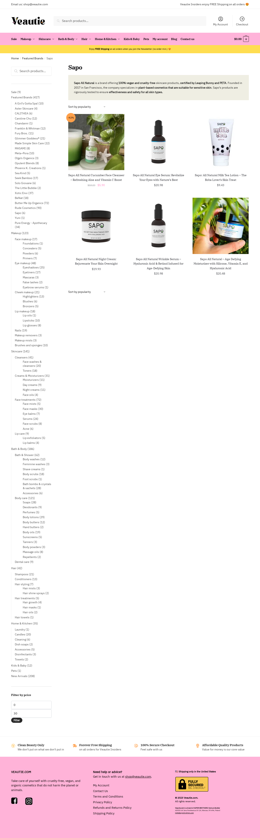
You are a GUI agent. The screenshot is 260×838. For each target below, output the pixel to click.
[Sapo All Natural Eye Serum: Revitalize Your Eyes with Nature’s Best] (158, 142)
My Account (220, 24)
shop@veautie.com (35, 4)
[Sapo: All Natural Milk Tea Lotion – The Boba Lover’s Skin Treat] (221, 142)
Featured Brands (32, 58)
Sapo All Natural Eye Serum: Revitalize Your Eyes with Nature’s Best (158, 177)
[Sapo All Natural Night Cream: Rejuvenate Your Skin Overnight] (96, 226)
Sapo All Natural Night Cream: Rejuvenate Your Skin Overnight (96, 261)
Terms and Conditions (108, 796)
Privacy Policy (102, 802)
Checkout (242, 24)
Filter (17, 720)
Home (15, 58)
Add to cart (96, 194)
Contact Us (100, 791)
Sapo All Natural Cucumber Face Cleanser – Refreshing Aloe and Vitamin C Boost (96, 177)
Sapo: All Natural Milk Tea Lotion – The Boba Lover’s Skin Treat (221, 177)
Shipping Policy (103, 813)
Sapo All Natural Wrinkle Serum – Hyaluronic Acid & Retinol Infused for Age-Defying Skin (158, 263)
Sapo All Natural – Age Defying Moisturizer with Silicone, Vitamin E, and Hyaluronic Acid (221, 263)
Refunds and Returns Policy (112, 808)
